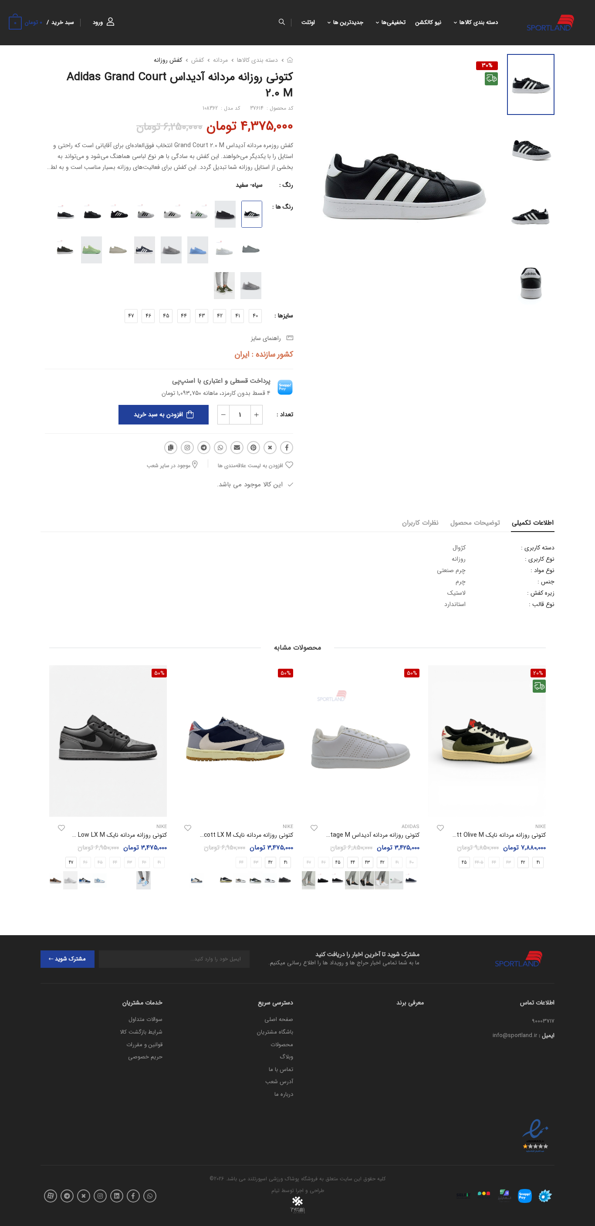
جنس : (546, 581)
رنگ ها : (282, 207)
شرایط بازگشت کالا (141, 1032)
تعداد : (285, 414)
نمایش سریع (487, 806)
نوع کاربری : (539, 559)
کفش (197, 60)
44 (184, 316)
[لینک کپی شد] (170, 447)
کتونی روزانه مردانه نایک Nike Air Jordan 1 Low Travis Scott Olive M (456, 835)
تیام (275, 1190)
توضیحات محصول (475, 523)
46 (148, 316)
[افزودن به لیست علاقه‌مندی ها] (440, 828)
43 (202, 316)
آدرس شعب (279, 1081)
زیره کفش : (540, 593)
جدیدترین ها (348, 22)
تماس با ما (281, 1069)
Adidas (410, 827)
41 (237, 316)
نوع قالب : (541, 604)
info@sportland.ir (515, 1035)
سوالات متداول (145, 1019)
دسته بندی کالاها (479, 22)
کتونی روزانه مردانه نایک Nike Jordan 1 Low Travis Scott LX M (211, 835)
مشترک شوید (70, 958)
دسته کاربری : (537, 547)
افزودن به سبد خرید (158, 414)
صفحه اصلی (278, 1019)
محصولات (281, 1044)
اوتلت (308, 22)
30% (487, 65)
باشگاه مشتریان (275, 1032)
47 (131, 316)
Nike (288, 827)
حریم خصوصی (145, 1056)
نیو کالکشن (428, 22)
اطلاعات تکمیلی (533, 523)
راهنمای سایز (267, 338)
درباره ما (283, 1094)
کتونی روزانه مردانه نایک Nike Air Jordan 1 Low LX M (98, 835)
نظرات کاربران (420, 523)
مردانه (220, 60)
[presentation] (168, 880)
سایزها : (283, 315)
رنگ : (286, 185)
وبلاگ (286, 1056)
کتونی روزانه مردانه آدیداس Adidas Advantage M (355, 835)
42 (220, 316)
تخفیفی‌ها (394, 22)
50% (412, 673)
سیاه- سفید (249, 185)
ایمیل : (546, 1035)
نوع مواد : (542, 570)
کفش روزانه (168, 60)
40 (255, 316)
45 (166, 316)
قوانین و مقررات (144, 1044)
